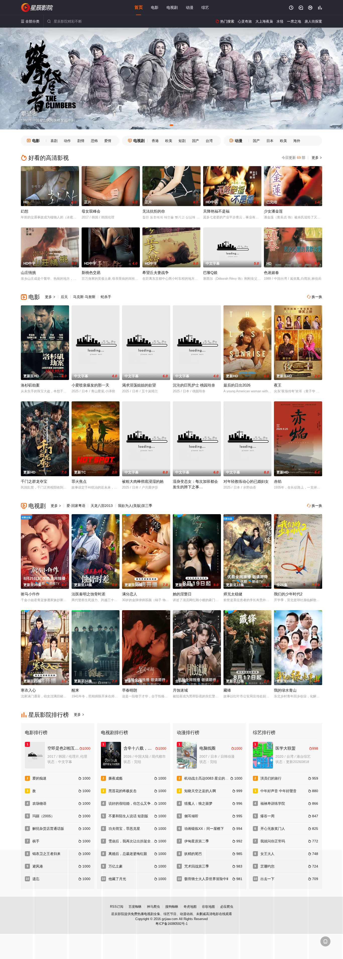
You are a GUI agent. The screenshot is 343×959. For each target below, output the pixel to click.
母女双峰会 (91, 211)
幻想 (24, 211)
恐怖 (94, 141)
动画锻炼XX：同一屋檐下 (204, 829)
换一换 (314, 297)
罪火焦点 (79, 481)
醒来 (75, 690)
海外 (296, 141)
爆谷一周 (267, 816)
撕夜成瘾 (115, 778)
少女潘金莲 (273, 211)
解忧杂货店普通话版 (48, 829)
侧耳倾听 (191, 816)
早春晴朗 (129, 690)
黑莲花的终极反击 (122, 791)
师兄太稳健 (232, 594)
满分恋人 (129, 594)
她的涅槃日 (182, 594)
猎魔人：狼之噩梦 (198, 803)
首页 (138, 7)
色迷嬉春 (271, 272)
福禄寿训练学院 (272, 803)
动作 (67, 141)
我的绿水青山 (285, 690)
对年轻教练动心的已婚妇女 (246, 481)
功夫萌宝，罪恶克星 (124, 829)
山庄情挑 (28, 272)
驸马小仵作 (30, 594)
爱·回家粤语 (76, 506)
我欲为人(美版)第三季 (135, 506)
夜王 (277, 385)
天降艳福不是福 (216, 211)
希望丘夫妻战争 (155, 272)
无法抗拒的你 (153, 211)
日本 (269, 141)
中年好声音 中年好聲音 (278, 791)
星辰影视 (37, 7)
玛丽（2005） (43, 816)
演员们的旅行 (270, 778)
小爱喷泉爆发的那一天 (90, 385)
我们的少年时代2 (288, 594)
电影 (154, 7)
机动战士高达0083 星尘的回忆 (208, 778)
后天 (64, 297)
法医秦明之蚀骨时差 (88, 594)
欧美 (168, 141)
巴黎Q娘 (210, 272)
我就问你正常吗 (272, 841)
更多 (316, 158)
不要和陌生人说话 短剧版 (128, 816)
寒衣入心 (28, 690)
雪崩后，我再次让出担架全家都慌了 (136, 841)
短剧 (182, 141)
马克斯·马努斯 (84, 297)
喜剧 (54, 141)
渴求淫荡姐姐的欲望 (139, 385)
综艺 (205, 7)
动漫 (189, 7)
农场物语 (39, 803)
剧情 (80, 141)
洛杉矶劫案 (30, 385)
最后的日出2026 (236, 385)
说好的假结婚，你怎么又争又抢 (133, 803)
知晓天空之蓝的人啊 (200, 791)
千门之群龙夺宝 (34, 481)
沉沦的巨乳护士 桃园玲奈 (194, 385)
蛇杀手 (106, 297)
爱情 (107, 141)
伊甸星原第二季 (196, 841)
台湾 (209, 141)
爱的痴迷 (39, 778)
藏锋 (227, 690)
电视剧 (172, 7)
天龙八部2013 (102, 506)
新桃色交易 (91, 272)
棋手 (35, 841)
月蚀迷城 (180, 690)
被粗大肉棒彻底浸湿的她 (142, 481)
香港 (155, 141)
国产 (195, 141)
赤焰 (277, 481)
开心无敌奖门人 (272, 829)
